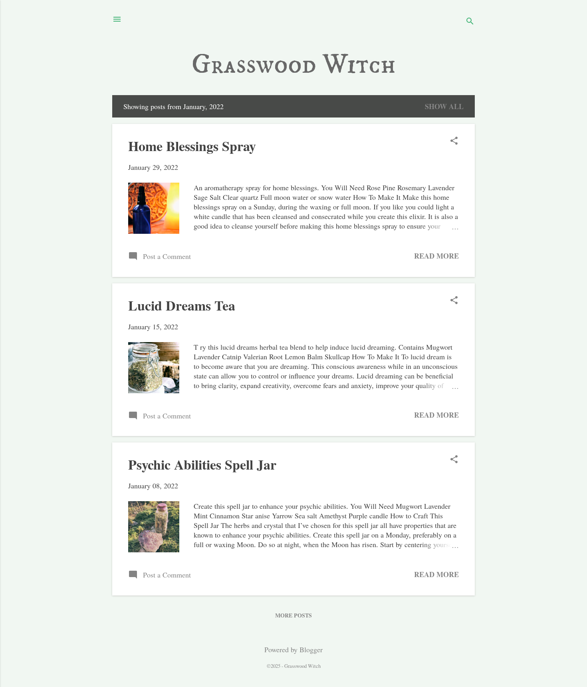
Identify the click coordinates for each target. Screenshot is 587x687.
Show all (444, 106)
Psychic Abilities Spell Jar (202, 464)
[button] (454, 141)
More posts (293, 615)
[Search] (470, 22)
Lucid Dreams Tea (181, 305)
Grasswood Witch (294, 64)
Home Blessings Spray (192, 146)
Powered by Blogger (293, 649)
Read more (436, 256)
